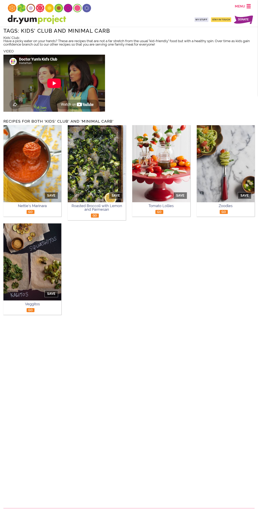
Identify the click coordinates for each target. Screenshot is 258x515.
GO (30, 212)
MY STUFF (201, 19)
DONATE (243, 19)
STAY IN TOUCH (221, 19)
